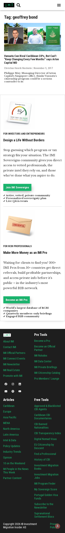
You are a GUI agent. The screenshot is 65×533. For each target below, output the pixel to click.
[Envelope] (6, 391)
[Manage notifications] (57, 526)
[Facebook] (6, 384)
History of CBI (42, 459)
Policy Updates (11, 446)
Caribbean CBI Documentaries (43, 416)
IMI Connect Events (14, 358)
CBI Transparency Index (47, 433)
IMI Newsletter (11, 364)
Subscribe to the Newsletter (43, 505)
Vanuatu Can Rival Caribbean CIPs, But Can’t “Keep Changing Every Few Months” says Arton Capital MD (31, 59)
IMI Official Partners (14, 352)
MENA (6, 423)
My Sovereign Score (45, 489)
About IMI (8, 341)
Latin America (11, 434)
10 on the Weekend (14, 463)
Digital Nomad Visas (45, 439)
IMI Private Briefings (45, 367)
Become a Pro (42, 340)
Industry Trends (12, 451)
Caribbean (9, 406)
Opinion (7, 457)
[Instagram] (12, 384)
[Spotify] (12, 391)
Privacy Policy (54, 525)
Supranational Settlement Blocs (44, 515)
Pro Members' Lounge (46, 378)
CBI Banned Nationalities (41, 425)
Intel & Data (9, 440)
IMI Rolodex (40, 355)
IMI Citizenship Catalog (47, 372)
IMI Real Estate (11, 370)
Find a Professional (45, 454)
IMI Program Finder (45, 483)
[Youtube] (19, 391)
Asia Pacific (9, 417)
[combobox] (40, 5)
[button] (59, 5)
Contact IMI (9, 347)
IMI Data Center (43, 361)
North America (11, 428)
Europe (7, 411)
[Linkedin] (19, 384)
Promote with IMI (12, 375)
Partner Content (12, 478)
